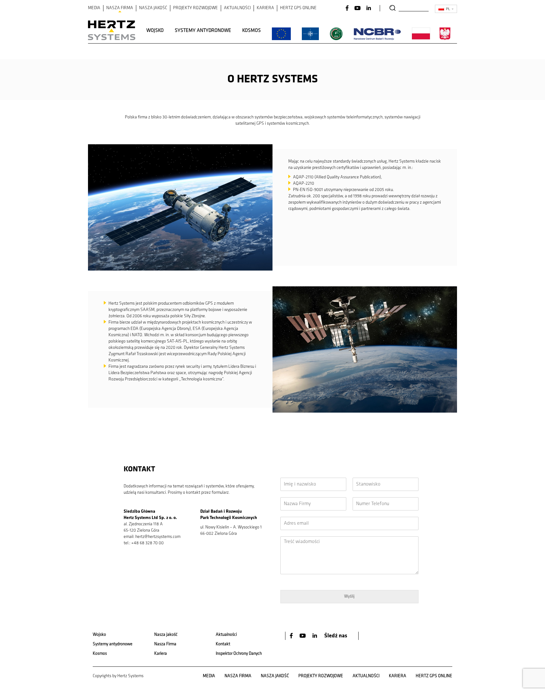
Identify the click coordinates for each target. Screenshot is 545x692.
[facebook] (292, 635)
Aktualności (226, 634)
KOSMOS (251, 30)
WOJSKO (155, 30)
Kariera (160, 653)
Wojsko (99, 634)
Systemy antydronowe (112, 644)
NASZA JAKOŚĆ (153, 8)
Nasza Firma (165, 644)
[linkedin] (315, 635)
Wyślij (349, 596)
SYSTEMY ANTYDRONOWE (203, 30)
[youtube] (303, 635)
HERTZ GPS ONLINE (298, 8)
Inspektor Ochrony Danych (239, 653)
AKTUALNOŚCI (237, 8)
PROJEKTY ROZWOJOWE (195, 8)
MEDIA (94, 8)
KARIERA (265, 8)
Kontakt (223, 644)
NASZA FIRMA (119, 8)
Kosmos (100, 653)
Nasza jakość (166, 634)
